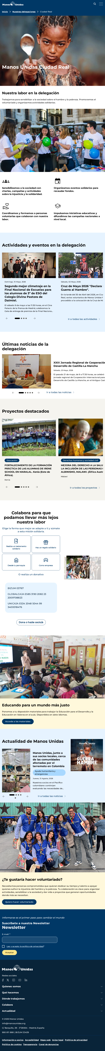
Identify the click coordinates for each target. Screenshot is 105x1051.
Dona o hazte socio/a (31, 622)
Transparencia (30, 1044)
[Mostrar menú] (100, 3)
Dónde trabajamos (13, 998)
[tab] (17, 318)
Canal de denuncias (49, 1044)
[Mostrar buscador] (94, 4)
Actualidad (8, 1011)
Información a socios (12, 1040)
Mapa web (45, 1040)
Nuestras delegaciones (23, 11)
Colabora (7, 1004)
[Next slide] (34, 318)
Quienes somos (11, 986)
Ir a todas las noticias (50, 796)
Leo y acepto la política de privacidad (25, 946)
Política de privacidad (76, 1040)
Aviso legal (57, 1040)
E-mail (6, 934)
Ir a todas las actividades (82, 319)
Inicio (5, 11)
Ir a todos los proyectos (83, 487)
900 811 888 (8, 1032)
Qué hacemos (10, 992)
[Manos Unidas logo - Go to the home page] (13, 5)
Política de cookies (12, 1044)
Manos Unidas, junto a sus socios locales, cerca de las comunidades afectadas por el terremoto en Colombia (35, 770)
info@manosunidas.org (13, 1023)
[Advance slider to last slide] (7, 318)
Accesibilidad (32, 1040)
